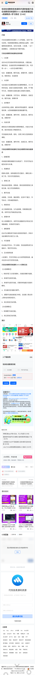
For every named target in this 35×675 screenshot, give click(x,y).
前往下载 (30, 18)
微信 (10, 640)
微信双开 (15, 640)
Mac (8, 630)
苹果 (20, 649)
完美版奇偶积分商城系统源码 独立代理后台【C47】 (8, 483)
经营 (16, 649)
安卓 (19, 637)
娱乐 (15, 637)
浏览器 (4, 646)
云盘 (4, 633)
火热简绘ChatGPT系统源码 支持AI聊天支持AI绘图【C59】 (9, 526)
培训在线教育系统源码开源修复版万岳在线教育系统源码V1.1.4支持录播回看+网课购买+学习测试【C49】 (17, 395)
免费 (18, 633)
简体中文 (5, 649)
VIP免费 (17, 630)
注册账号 (27, 643)
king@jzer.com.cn (15, 403)
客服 (23, 637)
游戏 (9, 646)
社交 (27, 646)
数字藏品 (5, 643)
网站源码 (5, 18)
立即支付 (19, 377)
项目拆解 (5, 656)
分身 (28, 633)
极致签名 (17, 643)
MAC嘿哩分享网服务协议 (11, 413)
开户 (27, 637)
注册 (22, 643)
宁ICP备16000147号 (19, 668)
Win (22, 630)
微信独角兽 (28, 640)
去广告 (11, 637)
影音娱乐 (5, 640)
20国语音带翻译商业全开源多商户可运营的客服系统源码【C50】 (26, 483)
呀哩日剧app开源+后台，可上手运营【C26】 (16, 433)
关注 (25, 23)
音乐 (20, 652)
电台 (19, 646)
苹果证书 (5, 652)
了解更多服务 (17, 621)
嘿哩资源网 (18, 666)
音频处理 (25, 652)
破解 (23, 646)
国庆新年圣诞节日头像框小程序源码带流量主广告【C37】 (26, 508)
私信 (31, 23)
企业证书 (9, 633)
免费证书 (23, 633)
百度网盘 (6, 383)
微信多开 (21, 640)
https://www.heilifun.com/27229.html (18, 398)
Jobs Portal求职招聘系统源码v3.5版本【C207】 (17, 447)
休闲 (14, 633)
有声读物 (11, 643)
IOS (4, 630)
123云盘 (13, 383)
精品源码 (11, 649)
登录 (17, 552)
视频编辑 (11, 652)
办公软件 (5, 637)
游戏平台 (14, 646)
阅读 (16, 652)
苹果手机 (25, 649)
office (11, 630)
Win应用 (26, 630)
